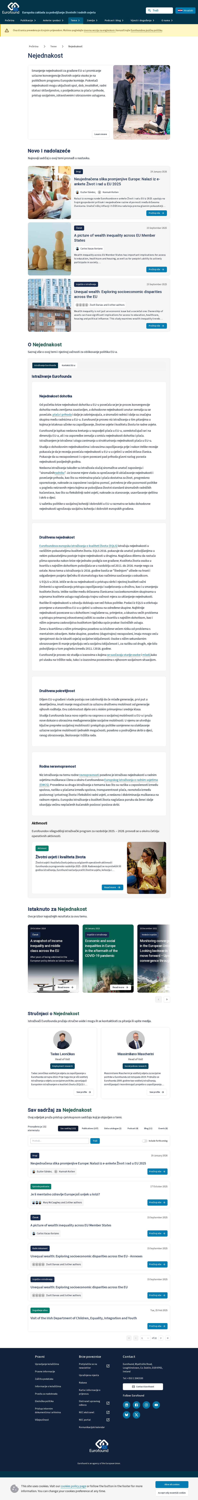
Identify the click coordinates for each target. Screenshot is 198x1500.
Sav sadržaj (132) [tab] (68, 1128)
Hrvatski (188, 10)
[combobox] (145, 1338)
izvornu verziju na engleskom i (100, 30)
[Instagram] (146, 1405)
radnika (60, 473)
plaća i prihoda (62, 414)
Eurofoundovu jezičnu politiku (146, 30)
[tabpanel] (99, 634)
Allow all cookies (172, 1484)
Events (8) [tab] (163, 1128)
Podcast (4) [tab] (133, 1128)
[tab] (45, 365)
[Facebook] (136, 1405)
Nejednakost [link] (75, 46)
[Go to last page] (167, 1338)
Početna (9, 20)
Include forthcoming (158, 1141)
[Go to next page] (160, 1338)
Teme (53, 46)
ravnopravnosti (89, 775)
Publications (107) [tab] (90, 1128)
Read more (113, 888)
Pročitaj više (154, 213)
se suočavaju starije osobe (123, 655)
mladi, (146, 655)
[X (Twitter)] (136, 1415)
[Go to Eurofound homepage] (10, 8)
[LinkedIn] (126, 1405)
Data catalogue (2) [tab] (112, 1128)
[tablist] (99, 365)
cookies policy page (73, 1486)
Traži (95, 1140)
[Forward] (167, 999)
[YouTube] (156, 1405)
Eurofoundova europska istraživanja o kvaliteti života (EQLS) (78, 546)
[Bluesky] (126, 1415)
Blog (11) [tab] (148, 1128)
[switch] (145, 1140)
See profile (82, 1092)
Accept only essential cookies (172, 1492)
